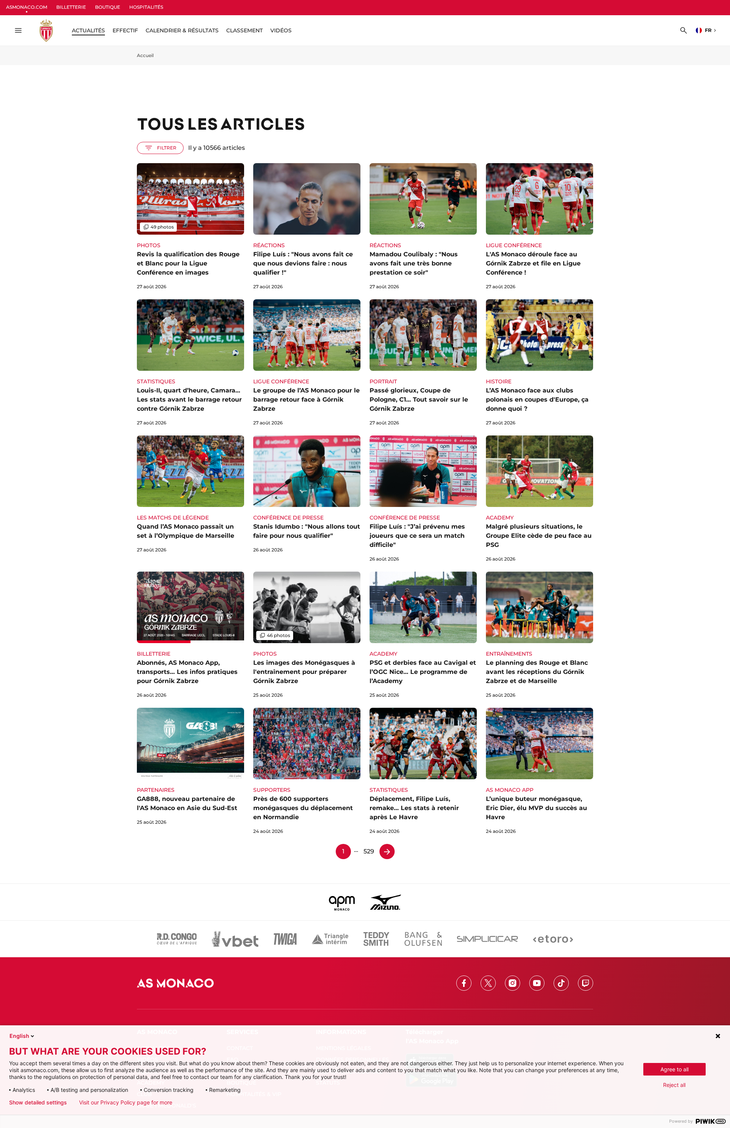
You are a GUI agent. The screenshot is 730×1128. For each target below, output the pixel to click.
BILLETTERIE (71, 7)
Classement (244, 30)
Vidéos (281, 30)
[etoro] (553, 939)
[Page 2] (387, 851)
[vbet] (235, 939)
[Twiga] (285, 939)
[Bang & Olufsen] (423, 939)
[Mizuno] (385, 902)
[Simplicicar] (487, 939)
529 (368, 851)
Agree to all (674, 1069)
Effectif (125, 30)
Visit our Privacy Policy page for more (125, 1102)
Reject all (674, 1085)
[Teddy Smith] (376, 939)
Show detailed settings (38, 1102)
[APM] (342, 902)
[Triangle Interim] (330, 939)
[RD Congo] (177, 939)
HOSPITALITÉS (146, 7)
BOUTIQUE (107, 7)
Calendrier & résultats (182, 30)
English (19, 1036)
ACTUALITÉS (88, 30)
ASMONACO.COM (26, 7)
